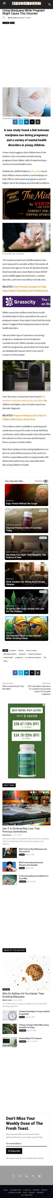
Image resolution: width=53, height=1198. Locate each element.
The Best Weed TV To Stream (30, 1038)
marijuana (22, 654)
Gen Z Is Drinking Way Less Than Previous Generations (21, 830)
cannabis (13, 650)
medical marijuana (34, 654)
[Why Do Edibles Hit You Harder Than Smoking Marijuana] (26, 972)
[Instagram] (20, 1176)
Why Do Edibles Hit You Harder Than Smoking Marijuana (23, 995)
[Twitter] (20, 121)
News (12, 23)
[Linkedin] (26, 121)
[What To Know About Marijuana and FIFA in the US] (9, 853)
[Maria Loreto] (4, 17)
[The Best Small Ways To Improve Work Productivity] (9, 1015)
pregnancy (19, 657)
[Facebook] (15, 121)
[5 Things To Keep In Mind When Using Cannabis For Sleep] (9, 1029)
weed (5, 661)
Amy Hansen (7, 835)
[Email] (32, 121)
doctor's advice (31, 650)
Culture (22, 854)
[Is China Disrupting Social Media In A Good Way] (9, 880)
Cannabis (6, 23)
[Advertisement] (26, 56)
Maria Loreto (12, 18)
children (21, 650)
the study (35, 171)
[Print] (37, 121)
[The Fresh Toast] (26, 3)
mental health (8, 657)
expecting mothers (9, 654)
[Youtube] (39, 1176)
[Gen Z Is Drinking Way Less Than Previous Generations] (26, 808)
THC (45, 657)
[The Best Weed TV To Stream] (9, 1042)
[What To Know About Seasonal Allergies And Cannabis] (9, 866)
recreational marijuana (33, 657)
